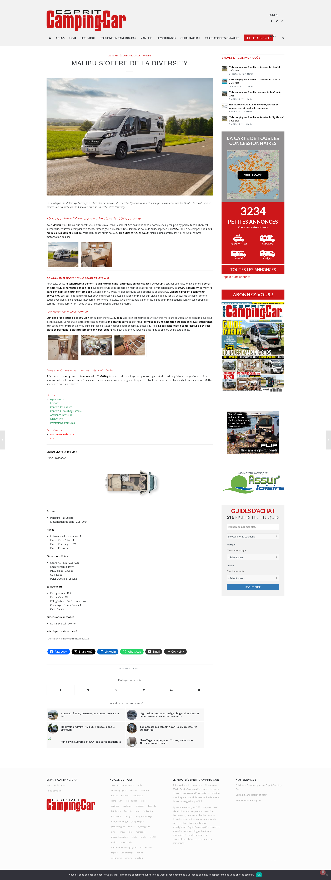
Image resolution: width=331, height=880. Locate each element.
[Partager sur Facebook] (60, 690)
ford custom (148, 811)
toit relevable (146, 847)
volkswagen (116, 858)
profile (144, 837)
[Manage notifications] (323, 872)
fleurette (128, 811)
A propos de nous (56, 785)
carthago (115, 806)
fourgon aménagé (119, 821)
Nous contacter (54, 790)
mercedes (140, 831)
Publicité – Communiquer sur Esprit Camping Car (259, 787)
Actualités (115, 56)
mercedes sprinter (120, 837)
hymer (131, 826)
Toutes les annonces (253, 269)
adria (139, 785)
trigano (114, 852)
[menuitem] (50, 38)
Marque (231, 544)
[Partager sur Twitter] (88, 690)
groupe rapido (137, 821)
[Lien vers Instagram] (281, 21)
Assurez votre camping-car (253, 473)
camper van (116, 800)
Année (230, 565)
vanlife (140, 852)
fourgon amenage (144, 816)
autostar (134, 790)
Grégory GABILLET (132, 668)
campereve (138, 795)
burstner (125, 795)
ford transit (116, 816)
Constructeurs (132, 56)
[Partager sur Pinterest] (144, 690)
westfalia (139, 858)
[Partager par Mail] (199, 690)
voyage (128, 858)
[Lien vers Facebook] (271, 21)
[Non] (326, 875)
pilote (134, 837)
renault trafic (126, 842)
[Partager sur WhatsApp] (116, 690)
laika (130, 831)
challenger (127, 806)
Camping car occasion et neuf (251, 794)
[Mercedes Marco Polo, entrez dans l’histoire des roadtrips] (328, 440)
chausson (140, 806)
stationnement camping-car (124, 847)
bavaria (114, 795)
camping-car (131, 800)
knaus (122, 831)
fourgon (128, 816)
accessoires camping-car (122, 785)
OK (259, 874)
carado (143, 800)
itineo (114, 831)
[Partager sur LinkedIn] (171, 690)
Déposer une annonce (236, 277)
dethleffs (152, 806)
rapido (114, 842)
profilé (153, 837)
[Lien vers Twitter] (276, 21)
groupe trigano (118, 826)
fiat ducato (116, 811)
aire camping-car (119, 790)
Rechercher (253, 587)
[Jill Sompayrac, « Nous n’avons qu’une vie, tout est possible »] (2, 440)
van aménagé (127, 852)
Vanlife (147, 56)
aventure (145, 790)
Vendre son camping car (248, 800)
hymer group (144, 826)
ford (137, 811)
